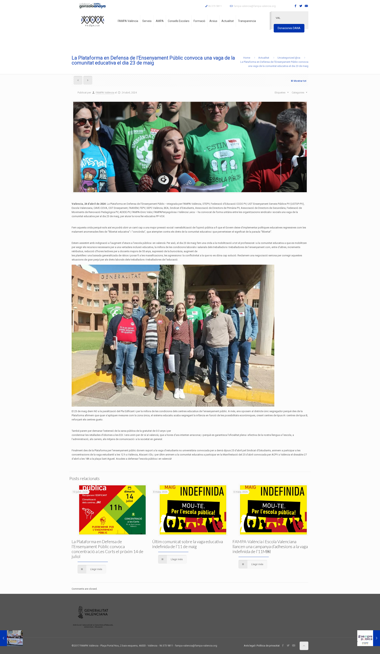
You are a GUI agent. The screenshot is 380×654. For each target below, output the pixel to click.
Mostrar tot (300, 80)
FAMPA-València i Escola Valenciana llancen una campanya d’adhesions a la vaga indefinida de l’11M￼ (270, 546)
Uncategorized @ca (288, 57)
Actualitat (263, 57)
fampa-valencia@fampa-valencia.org (255, 6)
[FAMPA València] (93, 21)
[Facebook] (296, 6)
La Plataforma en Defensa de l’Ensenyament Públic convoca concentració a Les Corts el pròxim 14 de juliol (107, 549)
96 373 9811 (215, 6)
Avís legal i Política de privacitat (262, 645)
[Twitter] (301, 6)
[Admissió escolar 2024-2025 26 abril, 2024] (368, 638)
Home (246, 57)
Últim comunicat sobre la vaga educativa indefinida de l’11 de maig (187, 544)
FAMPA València (105, 92)
